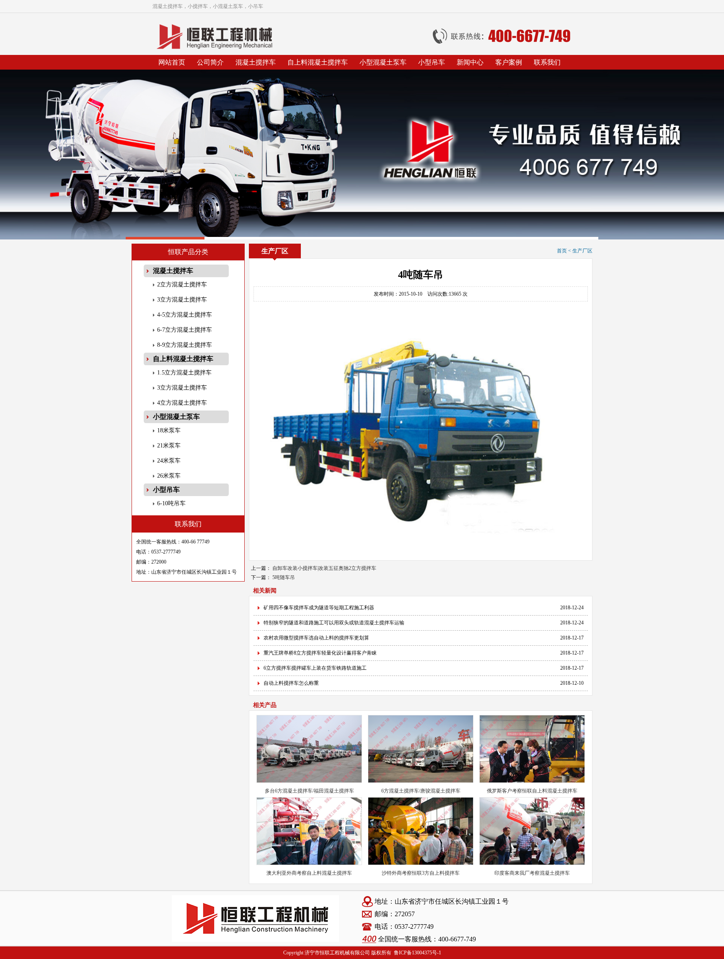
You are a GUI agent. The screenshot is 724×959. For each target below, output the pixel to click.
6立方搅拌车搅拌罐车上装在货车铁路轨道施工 (315, 668)
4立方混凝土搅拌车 (182, 403)
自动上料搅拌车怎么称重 (291, 683)
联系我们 (547, 62)
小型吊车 (431, 62)
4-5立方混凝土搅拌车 (184, 315)
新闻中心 (470, 62)
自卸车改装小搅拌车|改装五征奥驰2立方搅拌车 (324, 568)
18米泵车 (169, 430)
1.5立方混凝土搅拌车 (184, 372)
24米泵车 (169, 460)
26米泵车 (169, 476)
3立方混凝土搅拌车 (182, 299)
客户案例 (508, 62)
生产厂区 (582, 251)
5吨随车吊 (283, 577)
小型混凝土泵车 (382, 62)
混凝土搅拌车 (255, 62)
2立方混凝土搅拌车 (182, 284)
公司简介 (210, 62)
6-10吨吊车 (171, 503)
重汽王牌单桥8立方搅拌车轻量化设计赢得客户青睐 (320, 653)
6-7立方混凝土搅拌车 (184, 330)
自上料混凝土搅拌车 (317, 62)
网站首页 (171, 62)
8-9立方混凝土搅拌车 (184, 345)
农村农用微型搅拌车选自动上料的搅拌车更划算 (316, 638)
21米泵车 (169, 445)
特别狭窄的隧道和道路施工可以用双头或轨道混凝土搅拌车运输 (334, 623)
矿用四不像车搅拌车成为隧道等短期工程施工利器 (319, 608)
